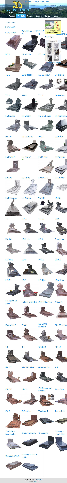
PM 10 (8, 136)
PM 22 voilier (28, 367)
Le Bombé (26, 198)
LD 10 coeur (44, 75)
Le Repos (42, 157)
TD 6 (40, 95)
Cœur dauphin (45, 302)
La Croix (26, 177)
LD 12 (57, 198)
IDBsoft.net (36, 481)
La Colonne (60, 157)
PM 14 (58, 347)
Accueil (12, 16)
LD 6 (24, 259)
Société (39, 16)
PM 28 (8, 239)
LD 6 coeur (27, 75)
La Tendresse (44, 116)
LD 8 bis (9, 259)
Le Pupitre (43, 177)
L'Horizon (59, 75)
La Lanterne (27, 136)
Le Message (11, 198)
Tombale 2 (60, 411)
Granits (30, 16)
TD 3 (7, 75)
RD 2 (7, 54)
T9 (6, 218)
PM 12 (8, 389)
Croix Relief (10, 32)
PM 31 (41, 259)
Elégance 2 (10, 325)
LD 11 (24, 218)
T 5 (6, 347)
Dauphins (59, 239)
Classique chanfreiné (60, 432)
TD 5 (24, 95)
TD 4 (7, 95)
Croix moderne (29, 433)
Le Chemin (60, 177)
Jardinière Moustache (10, 432)
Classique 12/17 (12, 456)
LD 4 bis (42, 280)
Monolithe (59, 389)
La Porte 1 (26, 157)
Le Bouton (10, 116)
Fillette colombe (29, 302)
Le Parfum (60, 95)
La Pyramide (61, 116)
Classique (43, 433)
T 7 (23, 347)
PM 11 (41, 136)
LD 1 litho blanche (42, 325)
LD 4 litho (59, 280)
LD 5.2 (58, 259)
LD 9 (40, 239)
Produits (21, 16)
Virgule (41, 198)
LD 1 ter (42, 54)
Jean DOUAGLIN (17, 10)
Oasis (24, 325)
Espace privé (39, 479)
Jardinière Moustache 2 (61, 32)
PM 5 (7, 411)
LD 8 (57, 218)
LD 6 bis (26, 239)
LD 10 (41, 218)
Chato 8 (58, 302)
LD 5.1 (8, 280)
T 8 (56, 367)
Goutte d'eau (44, 367)
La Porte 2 (10, 157)
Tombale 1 (43, 411)
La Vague (26, 116)
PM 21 (8, 367)
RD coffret (26, 411)
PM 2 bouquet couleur (44, 389)
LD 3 (24, 280)
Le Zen (8, 177)
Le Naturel (27, 54)
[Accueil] (17, 8)
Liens (56, 16)
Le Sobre (59, 136)
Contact (48, 16)
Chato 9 (42, 347)
